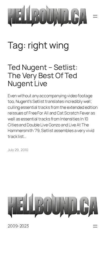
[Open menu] (95, 16)
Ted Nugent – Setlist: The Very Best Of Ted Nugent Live (42, 75)
